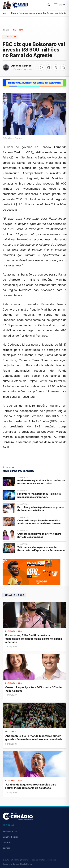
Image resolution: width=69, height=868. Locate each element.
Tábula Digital (26, 864)
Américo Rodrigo (21, 65)
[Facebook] (49, 67)
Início (6, 30)
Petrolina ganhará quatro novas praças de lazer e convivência (41, 509)
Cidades (7, 842)
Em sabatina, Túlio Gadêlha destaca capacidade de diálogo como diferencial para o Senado (33, 639)
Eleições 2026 (10, 831)
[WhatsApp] (41, 67)
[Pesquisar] (49, 5)
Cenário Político (10, 837)
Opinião (6, 848)
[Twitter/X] (56, 67)
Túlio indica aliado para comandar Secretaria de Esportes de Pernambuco (41, 549)
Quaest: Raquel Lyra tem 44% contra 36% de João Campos (39, 535)
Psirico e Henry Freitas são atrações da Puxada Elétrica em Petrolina (41, 482)
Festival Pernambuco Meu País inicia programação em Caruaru (39, 495)
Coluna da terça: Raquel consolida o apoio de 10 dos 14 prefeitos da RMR (39, 522)
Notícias (18, 30)
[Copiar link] (63, 67)
